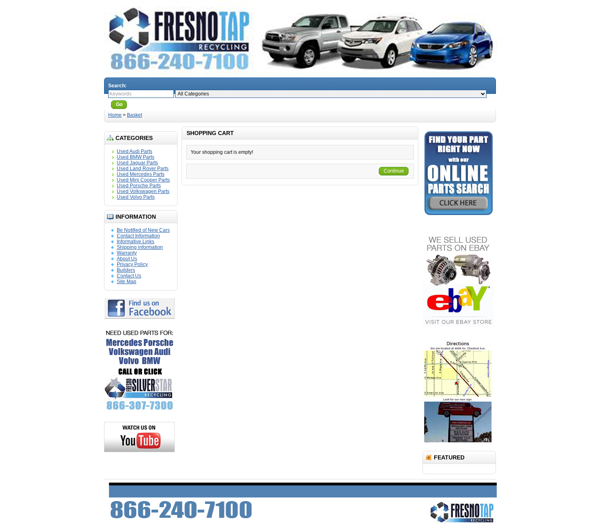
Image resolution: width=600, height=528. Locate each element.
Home (115, 115)
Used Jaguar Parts (137, 163)
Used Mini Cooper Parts (143, 180)
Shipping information (140, 247)
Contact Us (129, 276)
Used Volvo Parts (136, 197)
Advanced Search (151, 104)
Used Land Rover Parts (143, 168)
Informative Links (135, 241)
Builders (126, 270)
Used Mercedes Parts (140, 174)
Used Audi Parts (134, 151)
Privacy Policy (132, 264)
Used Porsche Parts (139, 186)
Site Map (126, 281)
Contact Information (138, 236)
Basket (134, 115)
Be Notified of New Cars (143, 230)
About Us (127, 259)
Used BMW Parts (135, 157)
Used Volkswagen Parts (143, 191)
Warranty (127, 253)
